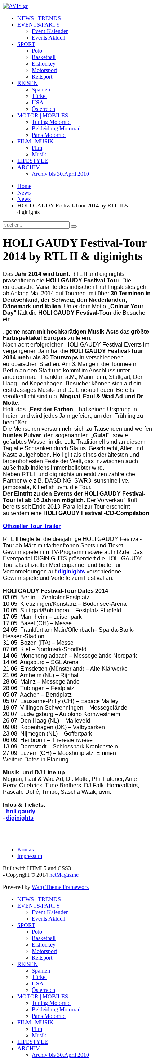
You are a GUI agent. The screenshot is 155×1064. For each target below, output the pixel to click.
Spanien (41, 89)
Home (24, 186)
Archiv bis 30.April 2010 (60, 174)
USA (38, 102)
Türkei (39, 96)
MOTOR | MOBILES (42, 115)
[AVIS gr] (15, 6)
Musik (39, 154)
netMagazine (64, 875)
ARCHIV (28, 167)
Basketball (44, 57)
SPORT (26, 44)
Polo (37, 51)
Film (37, 148)
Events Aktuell (48, 38)
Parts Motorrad (49, 135)
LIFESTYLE (32, 161)
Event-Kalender (50, 31)
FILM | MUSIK (35, 141)
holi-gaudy (20, 811)
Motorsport (44, 70)
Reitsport (42, 76)
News (24, 192)
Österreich (43, 109)
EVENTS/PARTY (38, 25)
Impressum (29, 856)
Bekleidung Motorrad (56, 128)
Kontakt (26, 849)
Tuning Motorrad (51, 122)
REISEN (27, 83)
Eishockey (44, 64)
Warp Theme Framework (60, 887)
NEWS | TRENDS (39, 18)
